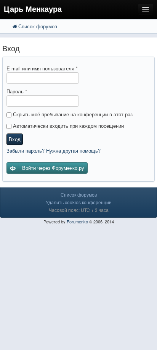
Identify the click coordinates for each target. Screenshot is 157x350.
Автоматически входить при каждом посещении (67, 125)
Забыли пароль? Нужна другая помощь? (53, 150)
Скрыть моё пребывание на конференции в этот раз (72, 114)
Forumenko (77, 221)
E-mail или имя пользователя (42, 68)
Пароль (16, 91)
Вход (15, 139)
